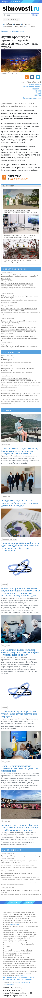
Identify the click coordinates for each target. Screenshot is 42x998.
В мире (17, 24)
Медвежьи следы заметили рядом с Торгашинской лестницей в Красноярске (19, 862)
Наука (4, 584)
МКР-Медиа (15, 20)
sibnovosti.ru (14, 925)
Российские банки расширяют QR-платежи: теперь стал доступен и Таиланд (19, 322)
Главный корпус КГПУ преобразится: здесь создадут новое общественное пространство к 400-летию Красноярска (20, 276)
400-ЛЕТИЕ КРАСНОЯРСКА (32, 87)
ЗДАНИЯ (38, 91)
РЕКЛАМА (29, 903)
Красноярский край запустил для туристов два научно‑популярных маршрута (19, 714)
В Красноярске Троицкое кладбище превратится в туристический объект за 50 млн (20, 211)
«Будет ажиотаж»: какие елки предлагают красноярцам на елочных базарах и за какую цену (19, 379)
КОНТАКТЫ (13, 903)
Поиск (35, 15)
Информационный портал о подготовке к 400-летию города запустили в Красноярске (20, 236)
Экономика (30, 27)
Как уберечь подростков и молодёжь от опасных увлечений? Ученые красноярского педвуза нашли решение (19, 338)
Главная (4, 31)
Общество (19, 27)
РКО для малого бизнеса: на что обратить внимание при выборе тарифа (20, 297)
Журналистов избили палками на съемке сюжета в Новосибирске (19, 359)
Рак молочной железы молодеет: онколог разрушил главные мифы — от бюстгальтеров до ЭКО (20, 652)
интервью (6, 444)
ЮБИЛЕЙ (37, 95)
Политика (8, 27)
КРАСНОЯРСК (15, 2)
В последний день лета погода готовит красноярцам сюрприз (20, 891)
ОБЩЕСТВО (36, 89)
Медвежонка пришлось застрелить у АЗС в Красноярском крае (16, 874)
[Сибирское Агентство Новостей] (21, 8)
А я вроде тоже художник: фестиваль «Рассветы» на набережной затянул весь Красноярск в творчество (20, 827)
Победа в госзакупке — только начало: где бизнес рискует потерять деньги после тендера (20, 503)
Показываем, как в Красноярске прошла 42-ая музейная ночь (17, 369)
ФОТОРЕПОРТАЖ (12, 352)
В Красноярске (18, 31)
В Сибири (8, 24)
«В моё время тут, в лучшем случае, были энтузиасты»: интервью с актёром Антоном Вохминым (19, 451)
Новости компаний (9, 539)
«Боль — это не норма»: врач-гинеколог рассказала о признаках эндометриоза (19, 768)
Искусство (6, 821)
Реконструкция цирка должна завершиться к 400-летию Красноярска (20, 261)
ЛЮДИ (38, 93)
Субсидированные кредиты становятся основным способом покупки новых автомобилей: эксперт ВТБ (20, 346)
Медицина (6, 646)
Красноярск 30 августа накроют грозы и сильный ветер (20, 856)
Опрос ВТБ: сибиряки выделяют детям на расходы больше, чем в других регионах (19, 309)
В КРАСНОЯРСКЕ (35, 85)
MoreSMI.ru (10, 984)
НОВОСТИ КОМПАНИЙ (15, 269)
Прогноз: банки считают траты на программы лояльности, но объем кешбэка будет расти (17, 284)
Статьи (6, 20)
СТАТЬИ (8, 410)
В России (26, 24)
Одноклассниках (19, 179)
